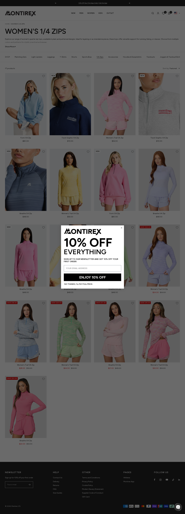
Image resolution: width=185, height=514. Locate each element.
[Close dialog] (121, 227)
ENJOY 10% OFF (92, 277)
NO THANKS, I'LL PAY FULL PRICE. (78, 284)
